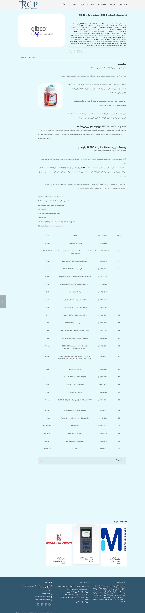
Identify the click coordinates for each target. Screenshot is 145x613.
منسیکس (18, 612)
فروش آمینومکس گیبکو (99, 30)
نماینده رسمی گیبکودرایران (91, 41)
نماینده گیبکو (93, 43)
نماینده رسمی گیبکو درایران (105, 41)
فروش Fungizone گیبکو (85, 28)
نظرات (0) (32, 58)
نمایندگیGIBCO (75, 35)
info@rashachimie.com (42, 597)
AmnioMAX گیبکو (99, 24)
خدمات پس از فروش (87, 4)
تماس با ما (72, 4)
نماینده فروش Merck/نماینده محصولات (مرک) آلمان (115, 560)
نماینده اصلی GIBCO (113, 37)
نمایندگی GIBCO (111, 34)
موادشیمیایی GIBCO (79, 32)
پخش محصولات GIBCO (86, 24)
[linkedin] (46, 604)
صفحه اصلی (123, 4)
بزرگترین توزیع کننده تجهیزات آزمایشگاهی (76, 595)
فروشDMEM (112, 32)
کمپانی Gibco (119, 24)
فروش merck (75, 28)
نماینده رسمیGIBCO (79, 41)
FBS (94, 24)
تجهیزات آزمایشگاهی (82, 602)
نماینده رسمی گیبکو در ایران (119, 41)
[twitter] (38, 604)
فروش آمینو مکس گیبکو (112, 30)
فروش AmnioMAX (82, 26)
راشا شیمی (33, 612)
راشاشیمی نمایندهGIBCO (94, 26)
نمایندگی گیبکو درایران (120, 35)
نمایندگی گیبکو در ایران (80, 34)
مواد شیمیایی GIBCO (90, 32)
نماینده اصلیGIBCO (92, 37)
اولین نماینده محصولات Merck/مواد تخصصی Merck (73, 586)
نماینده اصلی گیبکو (102, 37)
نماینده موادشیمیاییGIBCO (93, 45)
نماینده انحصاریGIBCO (112, 39)
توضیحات (23, 58)
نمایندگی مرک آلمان (98, 35)
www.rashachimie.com (43, 600)
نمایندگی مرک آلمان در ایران (86, 35)
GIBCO (84, 168)
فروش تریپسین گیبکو (87, 30)
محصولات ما (102, 4)
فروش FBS (119, 28)
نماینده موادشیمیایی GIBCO (108, 45)
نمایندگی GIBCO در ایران (100, 34)
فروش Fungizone (96, 28)
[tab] (22, 57)
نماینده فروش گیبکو (113, 43)
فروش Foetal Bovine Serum (108, 28)
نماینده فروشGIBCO (102, 43)
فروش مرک (119, 32)
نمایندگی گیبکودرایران (108, 35)
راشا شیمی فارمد (119, 26)
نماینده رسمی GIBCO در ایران (88, 39)
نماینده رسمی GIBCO (101, 39)
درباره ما (112, 4)
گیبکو (97, 32)
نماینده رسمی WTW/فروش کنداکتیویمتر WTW (86, 560)
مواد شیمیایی (112, 24)
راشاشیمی (111, 26)
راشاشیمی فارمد (104, 26)
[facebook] (49, 604)
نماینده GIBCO (122, 37)
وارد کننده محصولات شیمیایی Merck (77, 589)
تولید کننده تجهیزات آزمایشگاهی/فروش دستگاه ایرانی (74, 598)
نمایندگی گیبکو (90, 34)
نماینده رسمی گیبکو (75, 39)
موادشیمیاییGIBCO (121, 34)
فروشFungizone (104, 32)
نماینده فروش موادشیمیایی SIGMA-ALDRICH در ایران (59, 560)
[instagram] (42, 604)
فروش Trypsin (122, 30)
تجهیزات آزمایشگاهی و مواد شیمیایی (77, 592)
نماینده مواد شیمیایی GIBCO (82, 43)
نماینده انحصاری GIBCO (81, 37)
